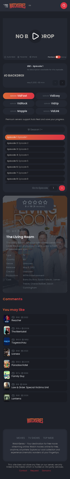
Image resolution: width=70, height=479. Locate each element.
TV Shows (34, 437)
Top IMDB (48, 437)
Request (34, 470)
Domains (46, 470)
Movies (21, 437)
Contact (23, 470)
